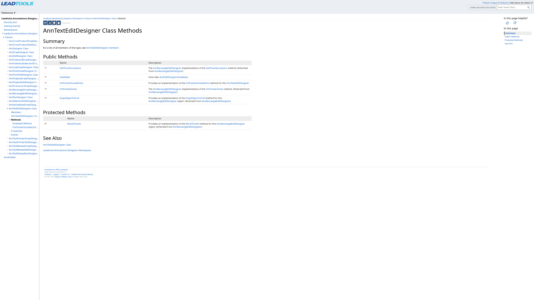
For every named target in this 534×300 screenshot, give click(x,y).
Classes (88, 18)
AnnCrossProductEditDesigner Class (24, 44)
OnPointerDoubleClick (71, 83)
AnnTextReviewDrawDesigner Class (24, 146)
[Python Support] (50, 23)
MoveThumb (74, 123)
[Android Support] (54, 23)
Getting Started (12, 26)
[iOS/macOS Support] (59, 23)
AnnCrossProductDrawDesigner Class (24, 40)
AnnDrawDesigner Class (21, 52)
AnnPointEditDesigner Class (23, 74)
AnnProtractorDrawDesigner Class (24, 86)
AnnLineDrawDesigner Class (24, 67)
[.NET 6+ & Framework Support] (45, 23)
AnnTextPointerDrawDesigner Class (24, 138)
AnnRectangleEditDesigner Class (24, 93)
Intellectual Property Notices (82, 174)
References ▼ (9, 12)
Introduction (10, 22)
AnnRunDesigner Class (21, 97)
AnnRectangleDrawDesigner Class (24, 89)
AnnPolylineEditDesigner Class (24, 82)
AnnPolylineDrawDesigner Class (24, 78)
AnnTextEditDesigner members (102, 47)
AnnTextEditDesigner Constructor (25, 116)
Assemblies (10, 157)
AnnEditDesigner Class (21, 56)
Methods (16, 119)
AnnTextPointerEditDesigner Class (24, 142)
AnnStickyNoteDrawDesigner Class (24, 104)
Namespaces (10, 29)
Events (14, 134)
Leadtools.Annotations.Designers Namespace (62, 18)
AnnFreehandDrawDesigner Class (24, 59)
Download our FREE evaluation (56, 169)
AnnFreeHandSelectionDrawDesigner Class (24, 63)
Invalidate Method (22, 123)
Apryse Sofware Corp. (63, 177)
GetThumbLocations (70, 68)
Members (16, 112)
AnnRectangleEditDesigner (167, 68)
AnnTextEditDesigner (238, 83)
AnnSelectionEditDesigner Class (24, 100)
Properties (16, 130)
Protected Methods (514, 40)
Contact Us (65, 174)
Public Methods (512, 36)
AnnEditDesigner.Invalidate (174, 77)
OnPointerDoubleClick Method (26, 127)
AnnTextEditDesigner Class (104, 18)
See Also (509, 43)
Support (56, 174)
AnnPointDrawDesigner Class (24, 70)
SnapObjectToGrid (69, 98)
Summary (510, 33)
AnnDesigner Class (19, 48)
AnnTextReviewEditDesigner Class (24, 149)
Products (47, 174)
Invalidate (65, 77)
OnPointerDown (68, 89)
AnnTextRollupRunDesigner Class (24, 153)
